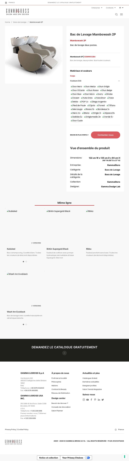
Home (7, 22)
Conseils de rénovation (61, 407)
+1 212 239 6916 (36, 411)
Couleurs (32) (75, 81)
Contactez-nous (106, 135)
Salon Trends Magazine (92, 389)
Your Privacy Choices (72, 457)
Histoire (55, 385)
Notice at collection (48, 457)
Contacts (109, 8)
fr (120, 8)
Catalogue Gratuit (90, 378)
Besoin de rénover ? (60, 403)
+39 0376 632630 (37, 388)
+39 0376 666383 (31, 390)
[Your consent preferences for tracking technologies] (124, 456)
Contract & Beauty (59, 389)
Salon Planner (57, 411)
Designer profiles (89, 385)
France (12, 2)
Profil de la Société (59, 378)
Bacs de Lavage (19, 22)
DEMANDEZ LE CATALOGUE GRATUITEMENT (64, 2)
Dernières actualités (91, 382)
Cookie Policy (22, 429)
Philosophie (56, 382)
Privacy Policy (10, 429)
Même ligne (64, 202)
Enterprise (96, 8)
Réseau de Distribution (61, 393)
